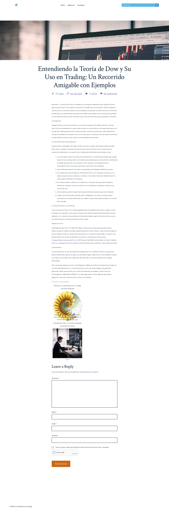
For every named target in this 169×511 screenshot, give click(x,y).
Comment (55, 378)
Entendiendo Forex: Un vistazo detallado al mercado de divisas (67, 324)
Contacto (80, 5)
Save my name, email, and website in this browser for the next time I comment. (82, 447)
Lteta (60, 93)
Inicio (63, 5)
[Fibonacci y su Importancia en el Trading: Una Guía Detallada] (67, 306)
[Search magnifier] (157, 5)
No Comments (110, 93)
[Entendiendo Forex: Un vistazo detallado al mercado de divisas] (67, 343)
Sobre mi (71, 5)
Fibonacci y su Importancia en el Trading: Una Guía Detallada (67, 287)
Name (54, 412)
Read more (74, 319)
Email (54, 424)
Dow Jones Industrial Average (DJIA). (98, 228)
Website (55, 436)
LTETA (94, 93)
